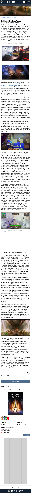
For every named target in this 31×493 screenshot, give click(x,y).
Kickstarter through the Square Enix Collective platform (15, 84)
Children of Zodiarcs (6, 17)
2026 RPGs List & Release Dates (8, 5)
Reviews (14, 17)
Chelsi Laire (5, 22)
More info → (26, 435)
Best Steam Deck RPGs (23, 5)
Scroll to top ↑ (15, 487)
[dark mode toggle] (25, 2)
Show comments (15, 381)
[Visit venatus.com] (26, 58)
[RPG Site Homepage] (8, 1)
